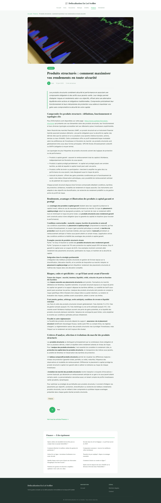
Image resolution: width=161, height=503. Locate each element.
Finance (93, 7)
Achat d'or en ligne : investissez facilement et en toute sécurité (61, 455)
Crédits (86, 7)
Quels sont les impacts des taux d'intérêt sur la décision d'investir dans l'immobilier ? (96, 465)
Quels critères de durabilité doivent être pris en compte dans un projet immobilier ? (61, 443)
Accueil (58, 7)
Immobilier (101, 7)
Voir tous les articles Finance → (58, 419)
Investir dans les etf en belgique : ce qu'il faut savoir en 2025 (98, 443)
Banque (79, 7)
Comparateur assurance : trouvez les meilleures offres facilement (97, 449)
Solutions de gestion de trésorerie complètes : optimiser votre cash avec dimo (60, 467)
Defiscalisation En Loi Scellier (80, 3)
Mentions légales (114, 488)
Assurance (71, 7)
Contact (111, 491)
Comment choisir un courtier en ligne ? (94, 460)
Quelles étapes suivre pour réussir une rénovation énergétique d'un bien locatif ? (61, 461)
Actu (64, 7)
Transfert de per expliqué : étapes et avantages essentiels (96, 455)
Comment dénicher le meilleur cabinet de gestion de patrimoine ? (62, 449)
